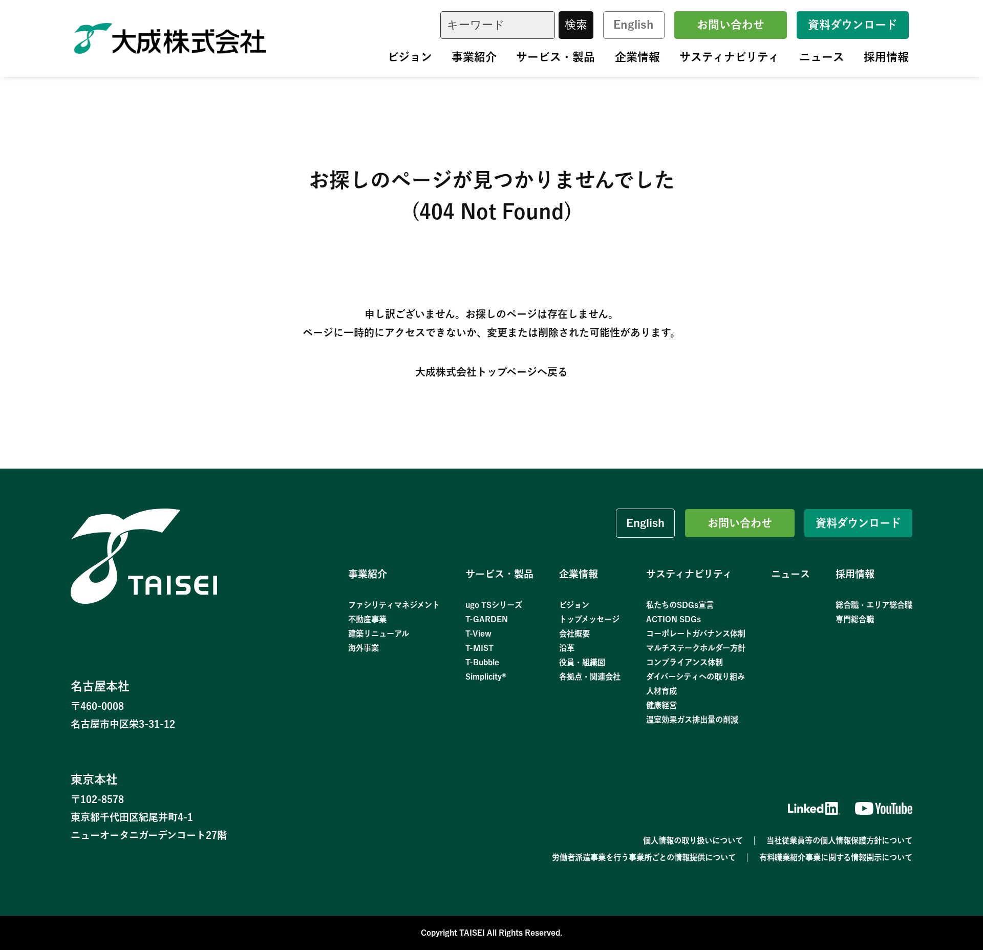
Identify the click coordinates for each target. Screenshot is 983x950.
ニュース (821, 56)
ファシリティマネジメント (394, 605)
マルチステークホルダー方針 (695, 648)
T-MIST (479, 648)
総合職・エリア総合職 (874, 605)
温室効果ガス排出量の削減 (692, 719)
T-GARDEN (486, 619)
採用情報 (886, 56)
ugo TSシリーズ (493, 605)
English (633, 24)
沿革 (566, 648)
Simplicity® (485, 676)
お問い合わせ (730, 24)
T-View (478, 633)
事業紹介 (474, 56)
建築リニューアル (378, 633)
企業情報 (637, 56)
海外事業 (363, 648)
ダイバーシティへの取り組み (695, 676)
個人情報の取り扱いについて (693, 840)
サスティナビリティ (729, 56)
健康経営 (661, 705)
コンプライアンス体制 (684, 662)
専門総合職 (855, 619)
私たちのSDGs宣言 (680, 605)
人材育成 (661, 691)
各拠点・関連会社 (590, 676)
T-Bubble (482, 662)
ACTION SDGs (673, 619)
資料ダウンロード (852, 24)
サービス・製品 (555, 56)
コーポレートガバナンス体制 (695, 633)
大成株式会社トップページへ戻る (491, 372)
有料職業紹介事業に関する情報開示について (835, 857)
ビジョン (410, 56)
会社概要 (574, 633)
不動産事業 (367, 619)
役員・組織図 (582, 662)
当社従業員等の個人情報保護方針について (839, 840)
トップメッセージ (589, 619)
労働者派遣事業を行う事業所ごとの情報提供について (644, 857)
